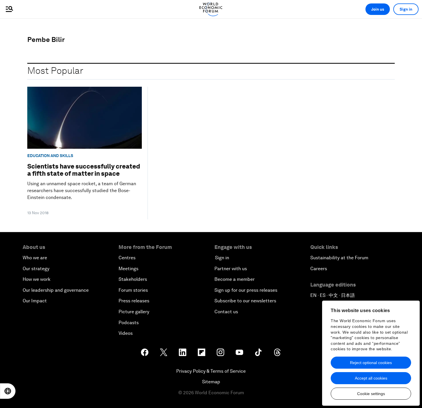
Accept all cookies (371, 378)
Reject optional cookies (371, 362)
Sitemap (211, 381)
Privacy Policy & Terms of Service (211, 371)
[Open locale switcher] (7, 391)
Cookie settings (371, 393)
